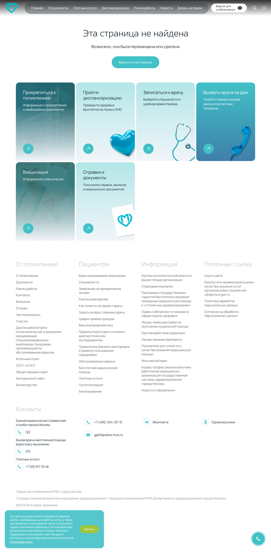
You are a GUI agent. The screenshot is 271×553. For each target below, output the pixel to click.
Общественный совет (32, 372)
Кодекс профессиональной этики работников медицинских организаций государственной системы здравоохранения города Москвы (166, 375)
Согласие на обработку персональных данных (221, 314)
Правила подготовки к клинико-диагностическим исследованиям (102, 336)
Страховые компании (157, 286)
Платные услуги (85, 8)
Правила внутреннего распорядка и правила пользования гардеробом (104, 351)
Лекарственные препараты (161, 339)
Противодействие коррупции (163, 333)
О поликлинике (27, 276)
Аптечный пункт (27, 359)
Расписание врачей (93, 299)
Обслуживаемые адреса (97, 361)
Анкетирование (90, 391)
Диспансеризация (115, 8)
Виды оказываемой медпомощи (102, 276)
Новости (166, 8)
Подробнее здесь (21, 542)
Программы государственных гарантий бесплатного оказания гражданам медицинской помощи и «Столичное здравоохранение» (166, 299)
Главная (37, 8)
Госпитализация (91, 385)
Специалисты (58, 8)
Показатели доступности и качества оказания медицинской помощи (166, 350)
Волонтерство (26, 385)
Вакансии (23, 302)
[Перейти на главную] (11, 8)
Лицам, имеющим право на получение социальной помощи (164, 324)
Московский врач (154, 361)
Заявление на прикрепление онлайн (100, 291)
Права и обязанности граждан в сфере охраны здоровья (165, 314)
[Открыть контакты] (258, 539)
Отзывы (22, 308)
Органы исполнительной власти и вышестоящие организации (166, 278)
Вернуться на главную (135, 62)
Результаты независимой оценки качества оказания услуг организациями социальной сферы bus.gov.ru (229, 288)
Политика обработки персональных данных (221, 303)
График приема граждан (96, 319)
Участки (22, 321)
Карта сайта (213, 276)
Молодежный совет (30, 378)
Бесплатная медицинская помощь (98, 370)
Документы (24, 282)
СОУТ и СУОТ (26, 365)
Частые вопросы (28, 315)
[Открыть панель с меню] (264, 8)
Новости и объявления (158, 390)
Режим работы (144, 8)
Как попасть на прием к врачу (101, 306)
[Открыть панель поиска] (252, 8)
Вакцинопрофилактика (96, 325)
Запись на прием (189, 8)
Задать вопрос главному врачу (102, 312)
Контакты (23, 295)
